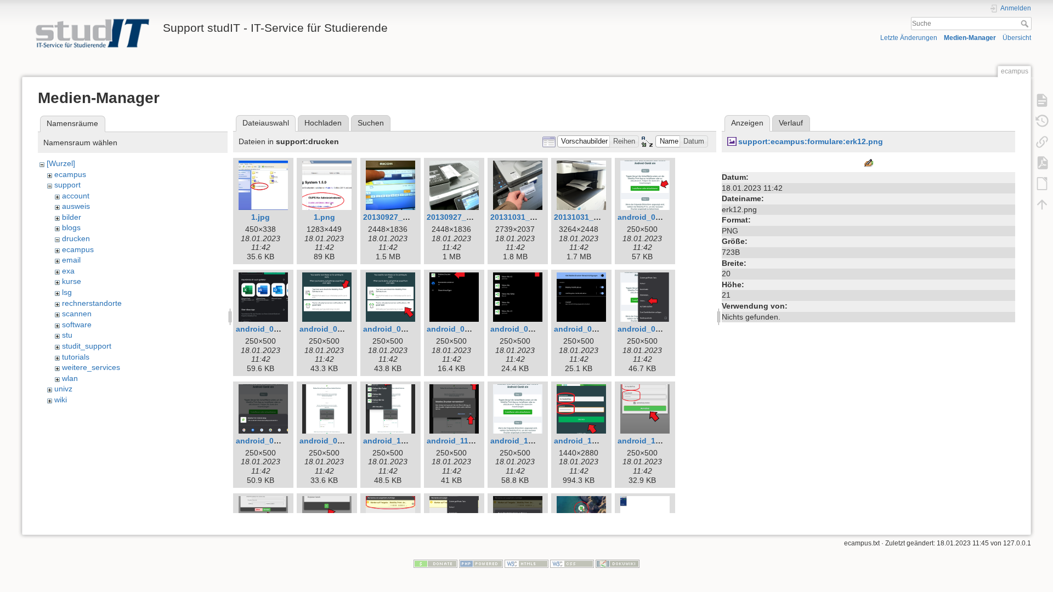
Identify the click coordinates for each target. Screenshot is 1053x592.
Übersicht (1017, 38)
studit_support (86, 345)
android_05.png (520, 329)
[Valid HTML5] (526, 563)
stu (67, 335)
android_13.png (583, 440)
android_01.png (647, 217)
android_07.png (647, 329)
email (71, 259)
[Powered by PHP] (481, 563)
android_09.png (329, 440)
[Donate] (435, 563)
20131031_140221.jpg (530, 217)
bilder (71, 217)
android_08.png (265, 440)
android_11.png (456, 440)
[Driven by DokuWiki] (617, 563)
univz (63, 388)
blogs (71, 227)
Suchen (371, 122)
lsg (67, 292)
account (75, 195)
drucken (76, 238)
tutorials (75, 356)
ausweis (76, 206)
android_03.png (329, 329)
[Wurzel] (61, 163)
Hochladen (323, 122)
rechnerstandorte (92, 303)
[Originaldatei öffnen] (868, 162)
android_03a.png (395, 329)
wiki (60, 399)
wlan (70, 378)
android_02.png (265, 329)
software (77, 324)
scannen (77, 313)
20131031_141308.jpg (594, 217)
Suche (1026, 23)
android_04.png (456, 329)
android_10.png (392, 440)
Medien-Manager (970, 38)
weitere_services (91, 367)
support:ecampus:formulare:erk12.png (810, 141)
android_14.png (647, 440)
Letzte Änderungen (908, 38)
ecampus (70, 174)
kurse (71, 281)
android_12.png (520, 440)
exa (68, 270)
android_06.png (583, 329)
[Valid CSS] (572, 563)
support (67, 184)
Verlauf (791, 122)
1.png (324, 217)
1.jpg (260, 217)
